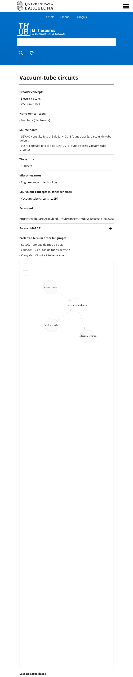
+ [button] (26, 266)
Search (21, 53)
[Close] (126, 6)
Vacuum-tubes (30, 104)
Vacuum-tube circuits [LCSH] (39, 198)
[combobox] (66, 42)
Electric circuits (31, 98)
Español (65, 17)
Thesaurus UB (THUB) (51, 29)
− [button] (26, 273)
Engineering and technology (39, 182)
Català (50, 17)
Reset (32, 53)
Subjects (26, 166)
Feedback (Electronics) (35, 120)
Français (81, 17)
